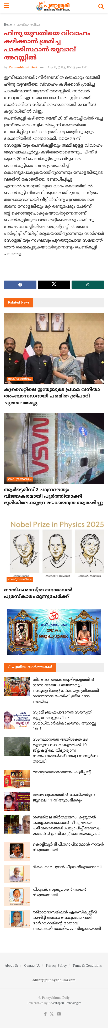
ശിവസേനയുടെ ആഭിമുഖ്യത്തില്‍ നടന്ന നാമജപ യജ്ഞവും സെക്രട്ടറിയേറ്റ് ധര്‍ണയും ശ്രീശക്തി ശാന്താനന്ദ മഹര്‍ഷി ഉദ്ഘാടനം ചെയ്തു (66, 691)
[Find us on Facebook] (45, 1014)
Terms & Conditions (87, 966)
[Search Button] (101, 6)
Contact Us (32, 966)
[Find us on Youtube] (59, 1014)
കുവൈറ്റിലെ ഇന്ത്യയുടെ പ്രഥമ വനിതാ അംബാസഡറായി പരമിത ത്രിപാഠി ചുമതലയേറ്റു (52, 396)
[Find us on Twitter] (52, 1014)
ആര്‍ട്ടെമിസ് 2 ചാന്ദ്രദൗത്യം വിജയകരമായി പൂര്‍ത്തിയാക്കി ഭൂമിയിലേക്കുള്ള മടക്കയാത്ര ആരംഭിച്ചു (53, 496)
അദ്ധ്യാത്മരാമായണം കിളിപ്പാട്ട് (61, 772)
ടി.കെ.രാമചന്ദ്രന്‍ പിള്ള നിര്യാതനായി (67, 867)
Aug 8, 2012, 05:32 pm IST (67, 68)
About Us (11, 966)
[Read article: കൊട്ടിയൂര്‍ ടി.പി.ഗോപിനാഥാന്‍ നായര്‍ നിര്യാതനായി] (17, 851)
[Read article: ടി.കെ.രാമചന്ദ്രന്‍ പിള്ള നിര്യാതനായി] (17, 874)
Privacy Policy (56, 966)
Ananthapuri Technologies (64, 1003)
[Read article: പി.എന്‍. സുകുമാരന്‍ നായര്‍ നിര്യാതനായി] (17, 896)
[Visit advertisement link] (54, 632)
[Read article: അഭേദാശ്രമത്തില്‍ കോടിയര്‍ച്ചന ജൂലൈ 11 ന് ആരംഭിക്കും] (17, 801)
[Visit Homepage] (54, 6)
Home (8, 25)
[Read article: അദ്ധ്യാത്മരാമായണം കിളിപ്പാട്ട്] (17, 779)
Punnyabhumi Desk (23, 68)
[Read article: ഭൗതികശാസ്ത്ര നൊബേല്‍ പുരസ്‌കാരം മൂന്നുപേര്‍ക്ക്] (54, 548)
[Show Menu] (6, 6)
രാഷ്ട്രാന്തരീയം (28, 25)
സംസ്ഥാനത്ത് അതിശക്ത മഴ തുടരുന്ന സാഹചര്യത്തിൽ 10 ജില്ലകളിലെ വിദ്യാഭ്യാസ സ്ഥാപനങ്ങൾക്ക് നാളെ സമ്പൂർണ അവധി (65, 750)
